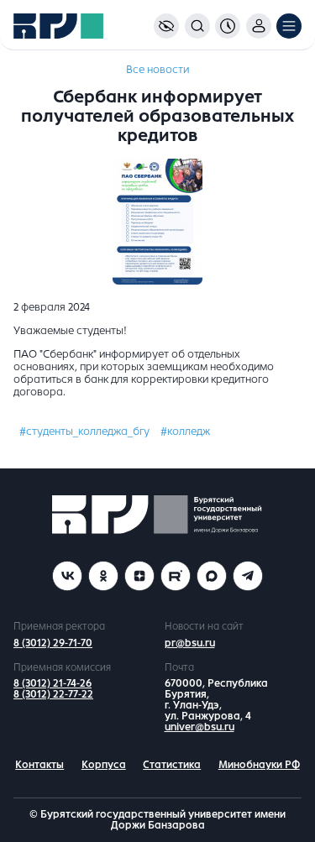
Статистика (172, 765)
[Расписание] (227, 26)
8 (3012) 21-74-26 (52, 683)
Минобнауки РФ (259, 765)
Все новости (157, 70)
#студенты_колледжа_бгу (84, 431)
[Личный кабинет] (258, 26)
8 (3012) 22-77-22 (53, 694)
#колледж (185, 431)
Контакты (39, 765)
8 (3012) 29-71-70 (52, 643)
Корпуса (103, 765)
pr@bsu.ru (190, 643)
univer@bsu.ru (199, 727)
